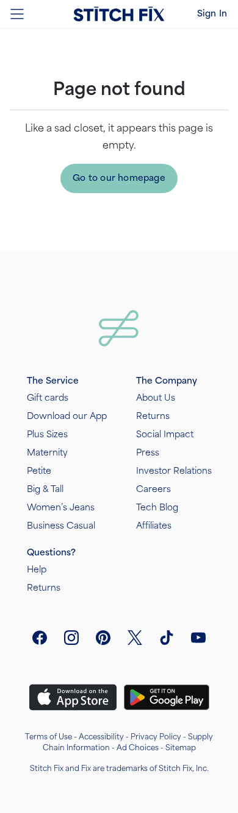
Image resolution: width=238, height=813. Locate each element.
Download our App (67, 416)
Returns (153, 416)
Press (147, 453)
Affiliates (153, 526)
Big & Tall (45, 489)
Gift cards (47, 398)
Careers (153, 489)
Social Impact (164, 434)
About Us (155, 398)
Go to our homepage (119, 178)
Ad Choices (138, 748)
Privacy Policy (156, 737)
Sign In (212, 14)
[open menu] (17, 14)
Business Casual (61, 526)
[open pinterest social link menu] (103, 637)
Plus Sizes (47, 434)
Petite (39, 471)
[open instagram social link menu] (71, 637)
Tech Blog (157, 507)
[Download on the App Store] (73, 697)
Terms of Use (48, 737)
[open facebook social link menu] (39, 637)
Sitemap (180, 748)
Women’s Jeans (61, 507)
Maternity (47, 453)
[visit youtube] (198, 637)
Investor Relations (174, 471)
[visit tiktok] (166, 637)
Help (36, 570)
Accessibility (101, 737)
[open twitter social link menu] (134, 637)
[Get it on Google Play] (166, 697)
